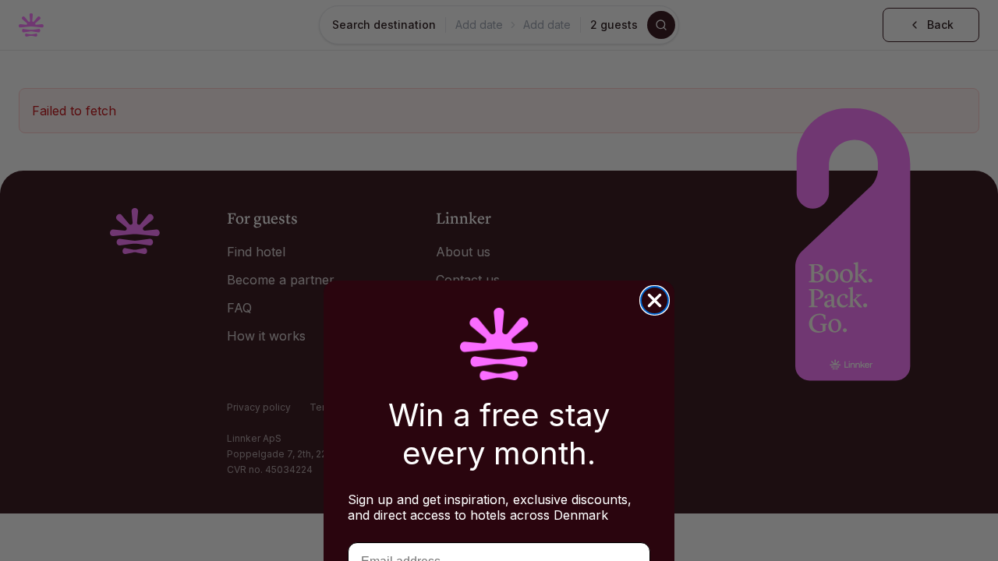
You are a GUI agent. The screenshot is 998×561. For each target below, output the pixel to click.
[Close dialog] (654, 300)
